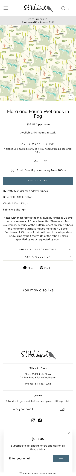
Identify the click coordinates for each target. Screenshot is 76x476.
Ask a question (38, 256)
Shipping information (38, 249)
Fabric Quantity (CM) (38, 143)
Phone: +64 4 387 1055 (38, 383)
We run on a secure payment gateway (38, 473)
